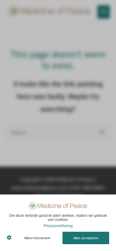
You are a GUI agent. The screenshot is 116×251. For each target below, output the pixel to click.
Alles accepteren (85, 238)
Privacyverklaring (58, 226)
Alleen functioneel (37, 238)
